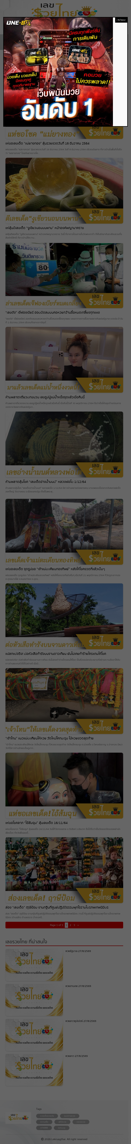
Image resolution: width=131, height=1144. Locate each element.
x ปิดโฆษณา (121, 20)
